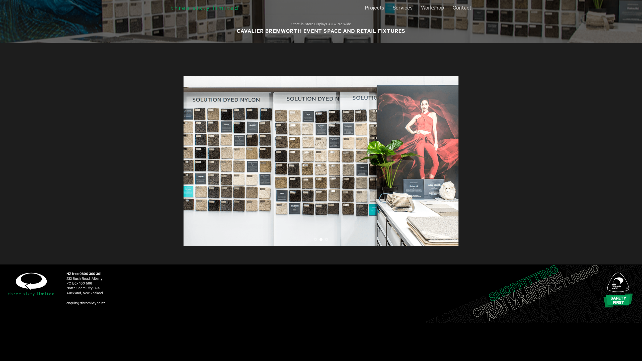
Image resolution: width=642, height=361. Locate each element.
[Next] (446, 161)
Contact (462, 9)
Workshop (432, 9)
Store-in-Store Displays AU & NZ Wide (321, 25)
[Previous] (195, 161)
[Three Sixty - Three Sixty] (204, 8)
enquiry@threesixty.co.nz (85, 304)
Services (403, 9)
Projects (374, 9)
